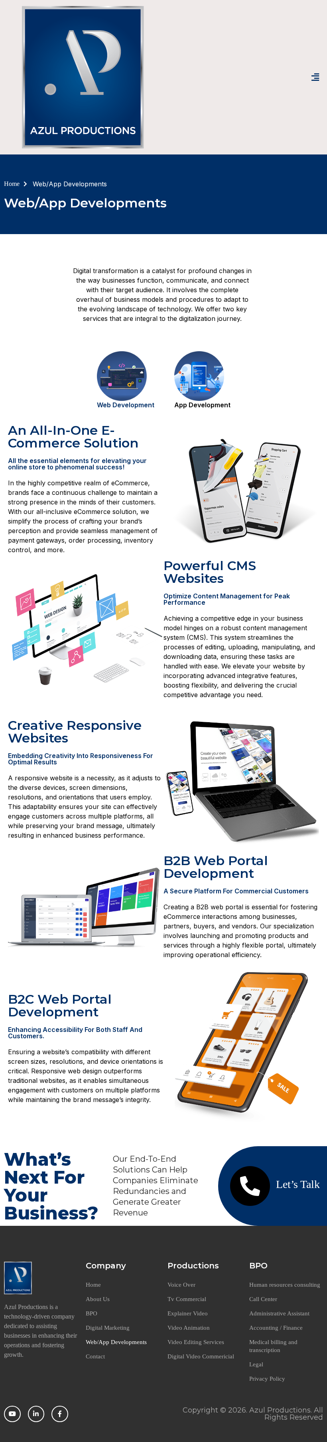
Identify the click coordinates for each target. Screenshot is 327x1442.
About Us (98, 1299)
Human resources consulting (284, 1285)
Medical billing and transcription (273, 1346)
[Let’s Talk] (250, 1186)
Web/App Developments (116, 1342)
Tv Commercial (186, 1299)
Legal (256, 1364)
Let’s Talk (298, 1184)
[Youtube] (12, 1414)
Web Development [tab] (125, 405)
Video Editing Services (195, 1342)
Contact (95, 1356)
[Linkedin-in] (36, 1414)
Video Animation (188, 1328)
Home (93, 1285)
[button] (315, 77)
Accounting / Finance (276, 1328)
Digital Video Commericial (200, 1356)
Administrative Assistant (279, 1313)
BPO (91, 1313)
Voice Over (181, 1285)
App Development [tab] (202, 405)
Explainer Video (187, 1313)
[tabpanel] (163, 781)
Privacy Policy (267, 1379)
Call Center (263, 1299)
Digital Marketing (108, 1328)
